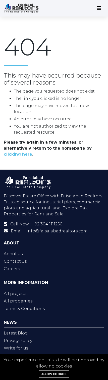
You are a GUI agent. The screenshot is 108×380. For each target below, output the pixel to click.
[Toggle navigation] (99, 8)
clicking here (18, 154)
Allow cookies (54, 374)
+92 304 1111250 (48, 224)
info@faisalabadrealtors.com (57, 231)
